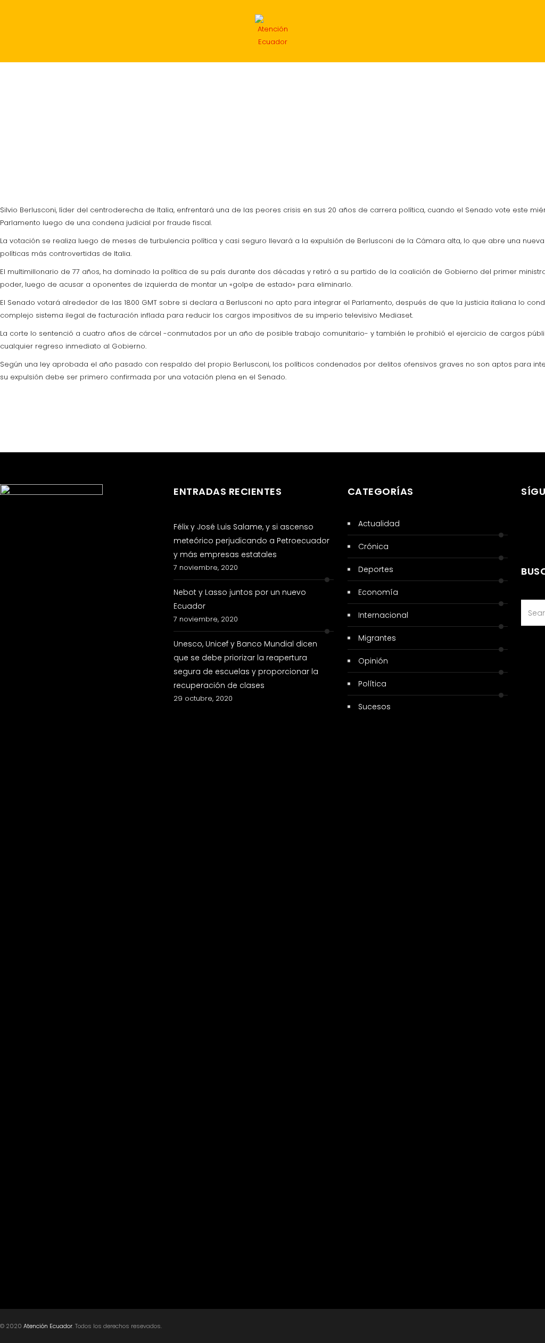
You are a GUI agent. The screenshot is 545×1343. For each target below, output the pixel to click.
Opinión (373, 661)
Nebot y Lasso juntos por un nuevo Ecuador (240, 599)
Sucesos (208, 83)
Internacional (280, 83)
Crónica (29, 124)
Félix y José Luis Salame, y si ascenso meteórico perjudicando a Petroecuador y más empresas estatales (251, 540)
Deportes (419, 83)
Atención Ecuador (47, 1326)
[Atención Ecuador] (272, 33)
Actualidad (142, 83)
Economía (355, 83)
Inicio (23, 83)
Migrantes (484, 83)
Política (76, 83)
